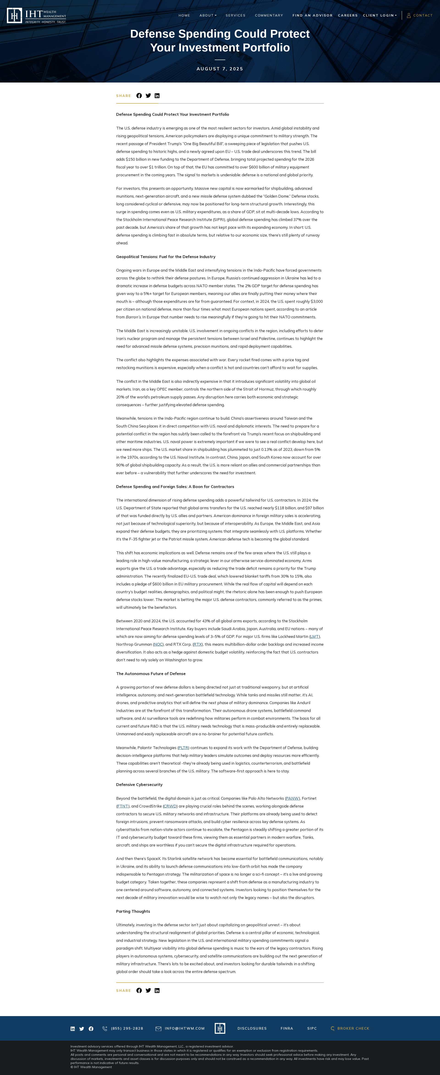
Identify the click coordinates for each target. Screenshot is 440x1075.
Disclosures (252, 1028)
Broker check (352, 1028)
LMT (314, 636)
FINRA (287, 1028)
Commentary (269, 15)
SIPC (312, 1028)
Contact (423, 15)
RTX (198, 644)
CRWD (170, 806)
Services (236, 15)
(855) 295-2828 (126, 1028)
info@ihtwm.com (184, 1028)
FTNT (122, 806)
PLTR (183, 747)
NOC (158, 644)
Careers (348, 15)
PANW (292, 798)
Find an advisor (313, 15)
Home (184, 15)
